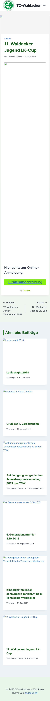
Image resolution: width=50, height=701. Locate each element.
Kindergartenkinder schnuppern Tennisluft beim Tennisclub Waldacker (24, 593)
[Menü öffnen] (44, 5)
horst (12, 429)
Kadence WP (31, 693)
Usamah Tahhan (15, 57)
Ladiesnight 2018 (17, 372)
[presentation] (25, 353)
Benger (13, 377)
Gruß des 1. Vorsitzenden (22, 423)
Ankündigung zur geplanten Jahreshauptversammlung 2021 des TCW (24, 479)
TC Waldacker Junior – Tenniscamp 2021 (12, 309)
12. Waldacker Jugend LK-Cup (38, 307)
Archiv (7, 39)
